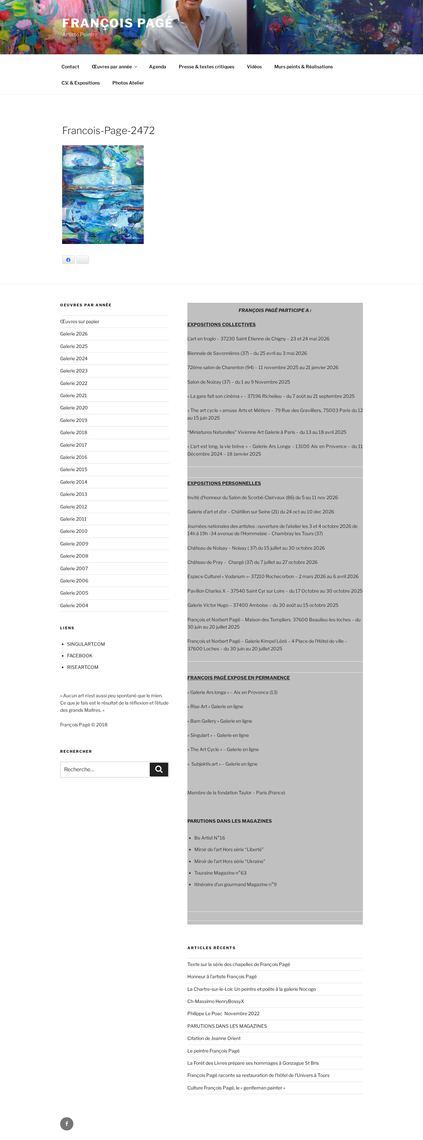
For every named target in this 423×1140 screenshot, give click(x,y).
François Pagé (117, 23)
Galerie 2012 (73, 506)
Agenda (157, 66)
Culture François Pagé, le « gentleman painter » (236, 1087)
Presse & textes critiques (206, 66)
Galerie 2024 (74, 358)
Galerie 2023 (74, 370)
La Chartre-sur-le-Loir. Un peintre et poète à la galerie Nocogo (251, 989)
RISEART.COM (82, 667)
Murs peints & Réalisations (303, 66)
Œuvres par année (112, 66)
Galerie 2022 (73, 383)
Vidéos (254, 66)
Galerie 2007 (74, 568)
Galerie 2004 (74, 605)
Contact (70, 66)
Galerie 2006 (74, 580)
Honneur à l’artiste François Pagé (222, 976)
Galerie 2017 (73, 445)
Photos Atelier (128, 83)
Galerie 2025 (74, 346)
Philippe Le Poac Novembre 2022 (223, 1013)
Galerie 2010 (74, 531)
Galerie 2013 (73, 494)
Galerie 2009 (74, 543)
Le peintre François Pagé (213, 1051)
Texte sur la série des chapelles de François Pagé (238, 964)
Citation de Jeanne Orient (214, 1038)
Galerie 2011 (73, 519)
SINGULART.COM (86, 644)
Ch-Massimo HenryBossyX (215, 1001)
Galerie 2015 (73, 469)
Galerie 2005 (74, 593)
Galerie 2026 (74, 333)
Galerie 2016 (73, 457)
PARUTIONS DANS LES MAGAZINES (227, 1026)
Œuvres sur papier (79, 321)
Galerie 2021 (73, 395)
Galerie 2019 (73, 420)
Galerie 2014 (73, 482)
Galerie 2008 (74, 556)
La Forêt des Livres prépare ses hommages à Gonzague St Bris (253, 1063)
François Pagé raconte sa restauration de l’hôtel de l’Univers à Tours (258, 1075)
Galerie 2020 (74, 407)
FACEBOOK (80, 655)
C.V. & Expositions (80, 83)
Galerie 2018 (73, 432)
